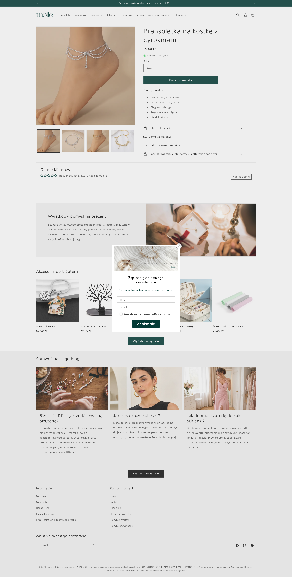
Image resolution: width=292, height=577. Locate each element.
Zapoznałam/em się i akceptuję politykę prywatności (147, 314)
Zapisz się (146, 324)
